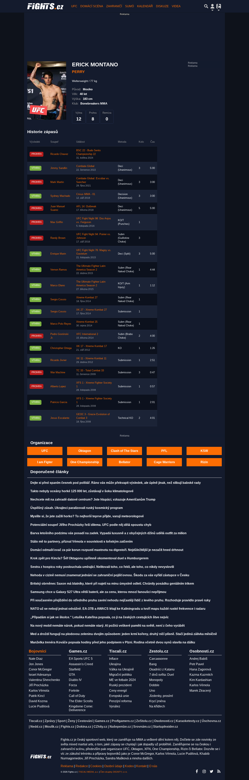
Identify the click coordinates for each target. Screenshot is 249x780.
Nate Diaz (36, 658)
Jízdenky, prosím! (161, 695)
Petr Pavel (196, 664)
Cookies (96, 766)
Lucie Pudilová (39, 706)
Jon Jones (36, 664)
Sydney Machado (60, 196)
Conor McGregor (40, 669)
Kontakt (141, 766)
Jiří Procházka (38, 685)
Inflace (113, 658)
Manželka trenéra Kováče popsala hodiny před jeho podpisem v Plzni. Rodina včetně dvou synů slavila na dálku (112, 642)
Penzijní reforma (120, 701)
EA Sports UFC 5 (81, 658)
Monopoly (156, 680)
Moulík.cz (52, 726)
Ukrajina (115, 664)
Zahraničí (114, 6)
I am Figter (45, 462)
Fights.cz (67, 726)
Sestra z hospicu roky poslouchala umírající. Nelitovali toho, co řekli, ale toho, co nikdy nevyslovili (102, 566)
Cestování (85, 721)
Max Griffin (56, 222)
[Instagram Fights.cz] (204, 771)
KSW (204, 450)
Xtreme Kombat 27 (86, 297)
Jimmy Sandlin (58, 168)
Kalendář (145, 6)
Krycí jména (157, 701)
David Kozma (38, 701)
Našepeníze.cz (120, 726)
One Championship (84, 462)
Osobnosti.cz (164, 721)
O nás (153, 766)
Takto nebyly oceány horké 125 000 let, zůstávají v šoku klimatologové (81, 491)
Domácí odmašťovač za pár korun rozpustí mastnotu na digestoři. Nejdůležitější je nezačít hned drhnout (106, 550)
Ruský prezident (120, 685)
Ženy (71, 721)
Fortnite (74, 690)
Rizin (204, 462)
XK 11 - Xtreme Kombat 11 (91, 358)
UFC (74, 6)
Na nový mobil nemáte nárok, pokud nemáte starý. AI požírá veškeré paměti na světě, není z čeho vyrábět (107, 625)
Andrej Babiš (198, 658)
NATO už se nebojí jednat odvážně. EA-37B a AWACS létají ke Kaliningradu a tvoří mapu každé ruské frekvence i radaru (117, 608)
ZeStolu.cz (144, 721)
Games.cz (102, 721)
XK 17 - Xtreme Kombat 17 (91, 346)
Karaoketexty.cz (187, 721)
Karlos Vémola (39, 690)
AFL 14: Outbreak (86, 206)
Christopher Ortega (61, 348)
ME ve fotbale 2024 (122, 680)
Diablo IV (75, 680)
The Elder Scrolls (81, 701)
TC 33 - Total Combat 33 (90, 370)
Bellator (124, 462)
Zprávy (50, 721)
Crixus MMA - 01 (85, 194)
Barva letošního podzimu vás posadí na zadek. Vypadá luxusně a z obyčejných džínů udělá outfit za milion (108, 533)
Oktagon (84, 450)
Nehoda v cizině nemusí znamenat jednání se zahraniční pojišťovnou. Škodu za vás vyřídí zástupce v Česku (109, 575)
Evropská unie (119, 695)
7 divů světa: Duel (161, 674)
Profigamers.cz (123, 721)
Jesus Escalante (59, 418)
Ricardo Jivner (58, 360)
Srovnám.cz (142, 726)
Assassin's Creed (81, 664)
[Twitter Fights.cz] (211, 771)
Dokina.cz (84, 726)
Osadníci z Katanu (161, 669)
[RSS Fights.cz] (219, 771)
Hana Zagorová (200, 669)
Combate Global (85, 166)
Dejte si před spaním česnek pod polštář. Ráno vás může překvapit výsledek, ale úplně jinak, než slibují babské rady (115, 482)
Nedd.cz (36, 726)
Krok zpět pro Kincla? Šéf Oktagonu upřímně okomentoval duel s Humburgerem (89, 558)
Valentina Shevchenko (44, 680)
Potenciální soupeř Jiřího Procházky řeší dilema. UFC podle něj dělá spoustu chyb (90, 524)
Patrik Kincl (37, 695)
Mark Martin (57, 182)
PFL (164, 450)
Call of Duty (77, 695)
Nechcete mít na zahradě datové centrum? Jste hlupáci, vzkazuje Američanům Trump (92, 499)
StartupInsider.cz (165, 726)
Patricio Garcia (58, 402)
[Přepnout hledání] (206, 6)
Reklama (67, 766)
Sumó (129, 6)
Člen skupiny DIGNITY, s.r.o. (113, 772)
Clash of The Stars (124, 450)
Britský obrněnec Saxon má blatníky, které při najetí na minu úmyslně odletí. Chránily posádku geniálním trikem (112, 583)
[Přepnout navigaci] (212, 6)
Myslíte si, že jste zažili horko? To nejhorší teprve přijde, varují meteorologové (87, 516)
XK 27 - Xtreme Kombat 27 (91, 309)
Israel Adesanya (40, 674)
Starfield (74, 669)
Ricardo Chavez (59, 154)
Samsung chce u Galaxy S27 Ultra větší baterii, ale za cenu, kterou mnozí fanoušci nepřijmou (98, 592)
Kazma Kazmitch (201, 674)
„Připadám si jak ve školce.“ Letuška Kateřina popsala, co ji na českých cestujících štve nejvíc (99, 617)
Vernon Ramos (58, 269)
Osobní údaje (113, 766)
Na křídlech (157, 706)
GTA (72, 674)
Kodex (130, 766)
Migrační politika (120, 674)
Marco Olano (57, 285)
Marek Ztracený (200, 690)
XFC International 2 (87, 334)
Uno (152, 690)
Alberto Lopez (58, 386)
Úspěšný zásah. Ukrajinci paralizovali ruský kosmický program (76, 507)
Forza (73, 685)
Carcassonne (158, 658)
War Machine (57, 372)
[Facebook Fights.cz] (197, 771)
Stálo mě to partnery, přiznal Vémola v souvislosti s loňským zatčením (81, 541)
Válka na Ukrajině (121, 669)
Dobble (154, 685)
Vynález (114, 706)
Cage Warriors (164, 462)
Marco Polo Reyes (60, 323)
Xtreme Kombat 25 (86, 322)
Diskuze (162, 6)
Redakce (81, 766)
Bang (153, 664)
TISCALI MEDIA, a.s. (88, 772)
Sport (61, 721)
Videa (176, 6)
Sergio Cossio (58, 299)
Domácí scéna (91, 6)
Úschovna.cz (211, 721)
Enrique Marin (58, 253)
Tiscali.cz (35, 721)
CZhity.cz (100, 726)
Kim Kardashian (200, 680)
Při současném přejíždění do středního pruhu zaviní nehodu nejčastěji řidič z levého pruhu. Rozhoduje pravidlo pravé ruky (120, 600)
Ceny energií (118, 690)
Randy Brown (57, 238)
